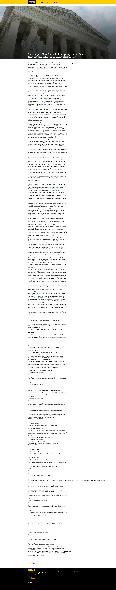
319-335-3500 (32, 578)
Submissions (60, 570)
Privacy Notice (30, 589)
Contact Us (75, 570)
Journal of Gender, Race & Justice (47, 2)
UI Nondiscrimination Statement (37, 589)
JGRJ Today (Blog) (32, 563)
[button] (84, 2)
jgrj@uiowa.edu (31, 580)
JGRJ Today (60, 571)
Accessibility (43, 589)
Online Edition (75, 571)
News (32, 52)
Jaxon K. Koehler (80, 67)
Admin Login (31, 584)
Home (29, 52)
